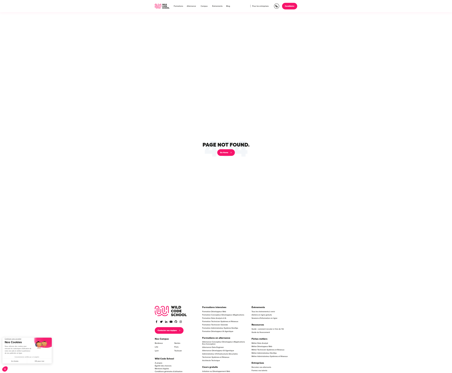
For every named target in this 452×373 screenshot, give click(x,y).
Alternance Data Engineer (213, 347)
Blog (228, 6)
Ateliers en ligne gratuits (262, 315)
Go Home (224, 152)
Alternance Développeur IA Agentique (218, 351)
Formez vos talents (259, 370)
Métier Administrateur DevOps (264, 353)
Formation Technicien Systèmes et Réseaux (220, 321)
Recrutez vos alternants (261, 367)
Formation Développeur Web (214, 312)
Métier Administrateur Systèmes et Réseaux (270, 356)
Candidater (289, 6)
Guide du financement (261, 332)
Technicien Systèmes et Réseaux (215, 357)
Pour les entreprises (260, 6)
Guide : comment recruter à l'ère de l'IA (268, 329)
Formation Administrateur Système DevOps (220, 328)
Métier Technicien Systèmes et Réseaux (268, 350)
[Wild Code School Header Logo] (162, 6)
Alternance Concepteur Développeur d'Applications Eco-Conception (223, 343)
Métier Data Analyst (260, 343)
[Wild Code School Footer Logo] (171, 311)
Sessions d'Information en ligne (264, 318)
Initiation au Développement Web (216, 371)
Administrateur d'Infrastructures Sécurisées (220, 354)
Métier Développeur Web (262, 346)
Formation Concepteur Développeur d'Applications (223, 315)
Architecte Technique (211, 360)
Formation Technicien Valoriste (215, 325)
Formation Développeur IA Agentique (217, 331)
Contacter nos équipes (167, 330)
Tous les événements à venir (263, 312)
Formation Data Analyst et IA (214, 318)
